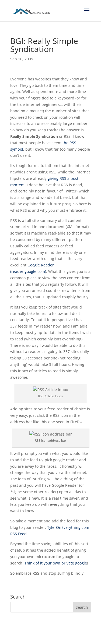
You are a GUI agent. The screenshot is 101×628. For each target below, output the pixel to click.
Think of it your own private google (56, 563)
